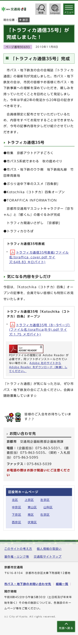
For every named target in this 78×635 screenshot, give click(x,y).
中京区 (16, 507)
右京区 (45, 514)
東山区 (32, 507)
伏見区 (32, 522)
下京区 (16, 514)
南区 (31, 514)
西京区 (16, 522)
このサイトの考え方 (18, 548)
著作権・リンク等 (16, 556)
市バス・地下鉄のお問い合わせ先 (27, 584)
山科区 (48, 507)
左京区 (45, 500)
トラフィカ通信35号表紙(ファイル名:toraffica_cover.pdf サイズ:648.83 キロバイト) (39, 257)
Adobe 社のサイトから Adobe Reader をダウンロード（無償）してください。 (38, 367)
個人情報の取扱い (49, 548)
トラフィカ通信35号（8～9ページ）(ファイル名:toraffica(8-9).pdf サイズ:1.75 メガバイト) (39, 329)
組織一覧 (62, 584)
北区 (15, 500)
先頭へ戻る (66, 628)
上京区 (29, 500)
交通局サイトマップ (48, 556)
